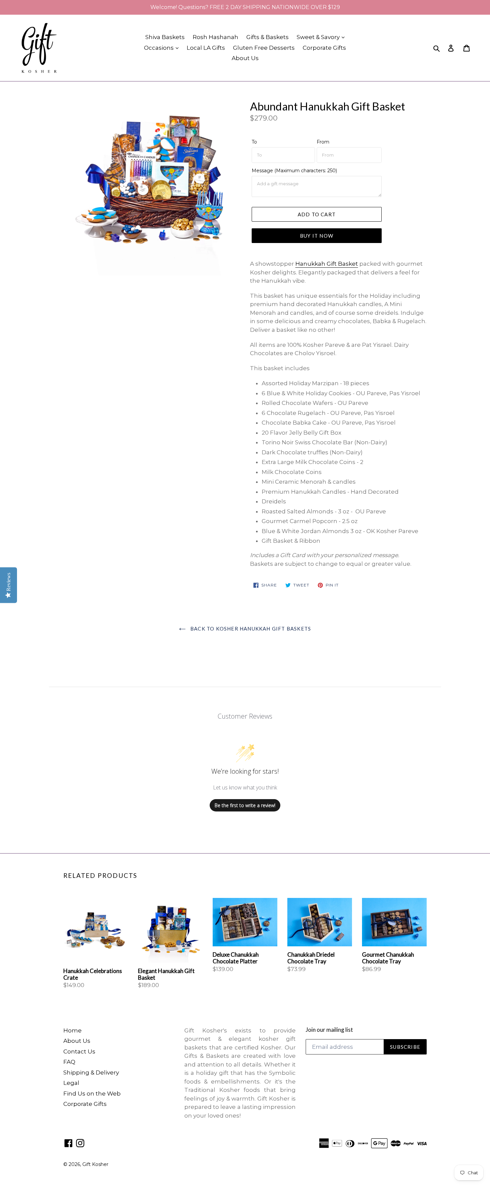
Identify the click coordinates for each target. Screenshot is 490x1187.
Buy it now (316, 236)
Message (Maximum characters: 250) (294, 170)
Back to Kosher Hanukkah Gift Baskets (250, 629)
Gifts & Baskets (267, 37)
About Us (245, 58)
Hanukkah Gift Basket (326, 263)
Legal (71, 1083)
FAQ (69, 1061)
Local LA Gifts (206, 47)
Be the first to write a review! (245, 805)
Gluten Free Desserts (264, 47)
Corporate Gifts (324, 47)
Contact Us (79, 1051)
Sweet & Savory (319, 37)
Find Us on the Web (92, 1093)
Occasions (159, 47)
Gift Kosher (95, 1164)
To (254, 142)
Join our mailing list (329, 1029)
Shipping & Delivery (91, 1072)
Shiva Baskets (165, 37)
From (323, 142)
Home (72, 1030)
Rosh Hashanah (215, 37)
